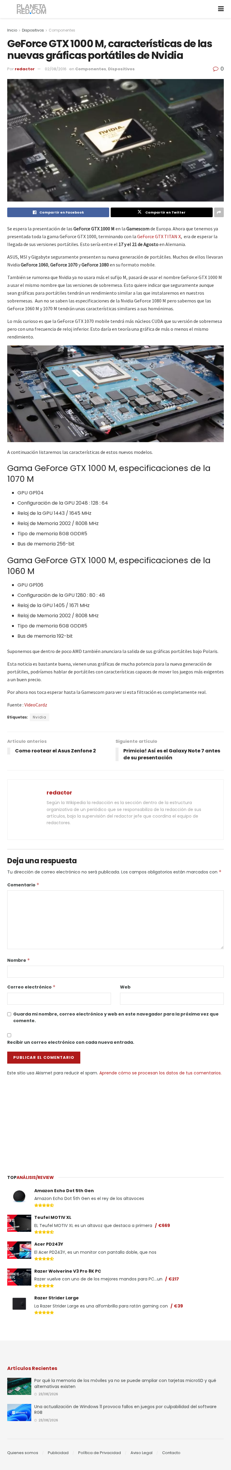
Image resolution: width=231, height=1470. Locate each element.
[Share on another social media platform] (219, 212)
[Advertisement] (115, 1121)
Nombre (18, 960)
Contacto (171, 1453)
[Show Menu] (221, 9)
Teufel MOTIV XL (52, 1217)
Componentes (62, 30)
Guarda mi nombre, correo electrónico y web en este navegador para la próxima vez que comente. (116, 1017)
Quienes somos (22, 1453)
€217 (173, 1279)
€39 (178, 1306)
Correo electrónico (31, 987)
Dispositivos (33, 30)
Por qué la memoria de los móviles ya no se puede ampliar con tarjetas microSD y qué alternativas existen (125, 1383)
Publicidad (58, 1453)
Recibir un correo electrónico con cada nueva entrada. (70, 1042)
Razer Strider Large (56, 1298)
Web (125, 987)
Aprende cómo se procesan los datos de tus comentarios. (160, 1073)
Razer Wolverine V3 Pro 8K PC (67, 1271)
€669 (164, 1225)
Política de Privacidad (99, 1453)
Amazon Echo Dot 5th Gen (64, 1191)
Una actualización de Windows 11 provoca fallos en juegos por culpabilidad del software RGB (125, 1410)
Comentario (23, 885)
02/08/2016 (55, 69)
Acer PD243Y (48, 1244)
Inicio (12, 30)
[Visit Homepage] (31, 9)
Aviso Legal (141, 1453)
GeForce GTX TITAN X (159, 236)
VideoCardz (35, 705)
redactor (25, 69)
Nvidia (39, 717)
